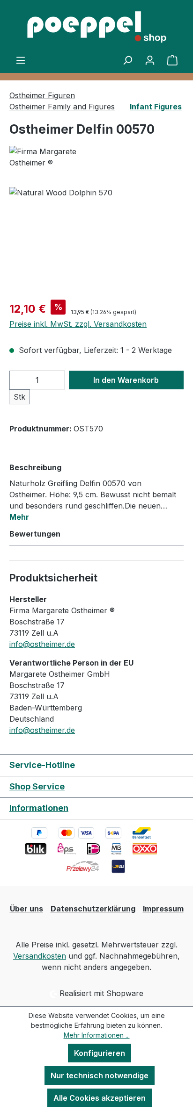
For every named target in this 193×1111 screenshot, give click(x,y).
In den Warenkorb (126, 380)
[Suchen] (127, 59)
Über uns (26, 908)
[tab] (94, 492)
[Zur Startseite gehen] (96, 27)
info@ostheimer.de (42, 644)
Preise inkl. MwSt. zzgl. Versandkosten (78, 324)
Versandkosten (39, 955)
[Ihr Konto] (150, 59)
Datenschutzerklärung (93, 908)
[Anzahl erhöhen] (55, 380)
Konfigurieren (99, 1053)
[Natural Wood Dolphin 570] (96, 239)
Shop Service (37, 786)
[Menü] (20, 59)
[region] (96, 239)
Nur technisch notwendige (99, 1075)
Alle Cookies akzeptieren (99, 1098)
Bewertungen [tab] (34, 533)
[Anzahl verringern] (19, 380)
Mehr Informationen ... (97, 1035)
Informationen (38, 808)
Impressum (163, 908)
